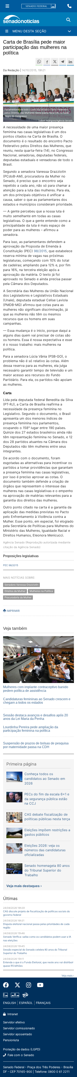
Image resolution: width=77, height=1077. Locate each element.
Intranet (12, 1014)
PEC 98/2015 (10, 565)
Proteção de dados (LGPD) (21, 1049)
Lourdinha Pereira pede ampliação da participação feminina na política (30, 729)
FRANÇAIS (43, 1003)
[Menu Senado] (7, 6)
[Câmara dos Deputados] (5, 995)
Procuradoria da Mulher (18, 597)
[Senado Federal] (38, 6)
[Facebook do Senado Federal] (7, 985)
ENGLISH (9, 1003)
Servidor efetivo (14, 1022)
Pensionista (11, 1040)
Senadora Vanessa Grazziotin (21, 584)
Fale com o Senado (20, 1055)
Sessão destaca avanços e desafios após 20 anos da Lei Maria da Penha (35, 717)
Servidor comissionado (19, 1028)
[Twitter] (17, 985)
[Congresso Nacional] (15, 995)
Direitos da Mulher (15, 591)
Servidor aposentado (17, 1034)
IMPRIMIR (13, 610)
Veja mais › (68, 975)
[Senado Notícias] (21, 20)
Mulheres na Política (41, 591)
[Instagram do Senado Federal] (28, 985)
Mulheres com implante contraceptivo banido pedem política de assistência (35, 688)
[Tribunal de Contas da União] (25, 995)
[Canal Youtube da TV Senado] (39, 985)
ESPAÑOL (26, 1003)
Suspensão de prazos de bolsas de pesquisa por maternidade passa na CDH (36, 745)
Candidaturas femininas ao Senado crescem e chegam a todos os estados (36, 700)
